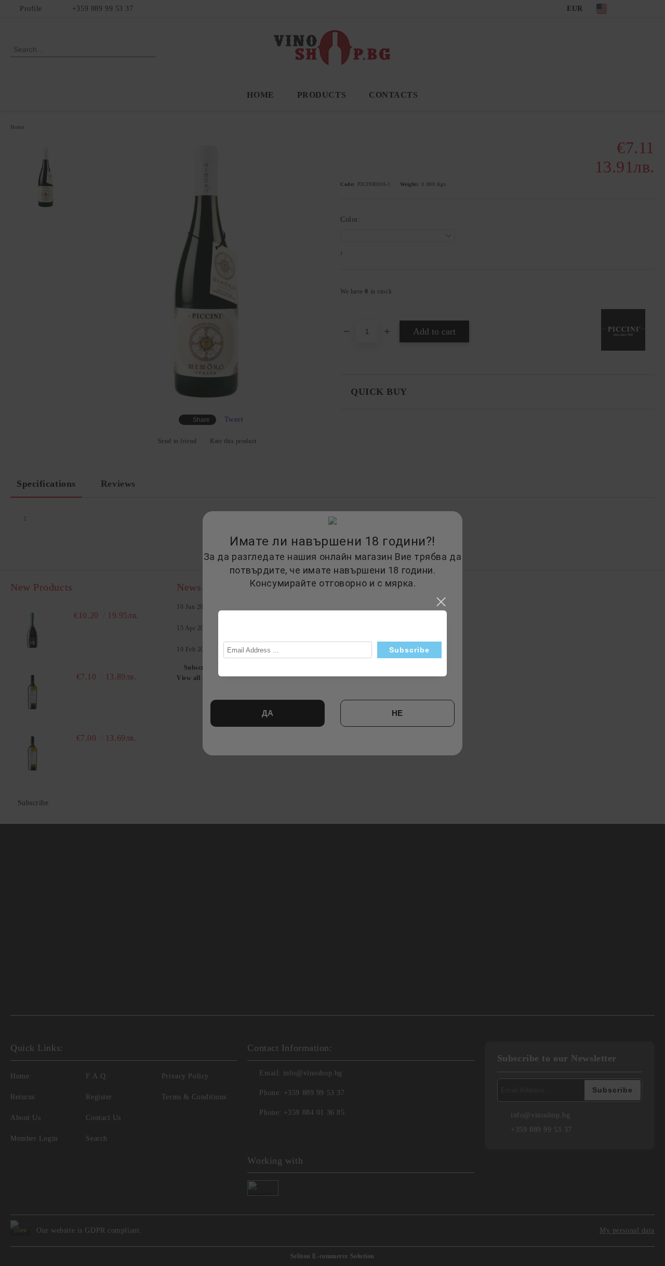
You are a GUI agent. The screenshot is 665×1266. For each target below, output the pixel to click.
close (440, 602)
